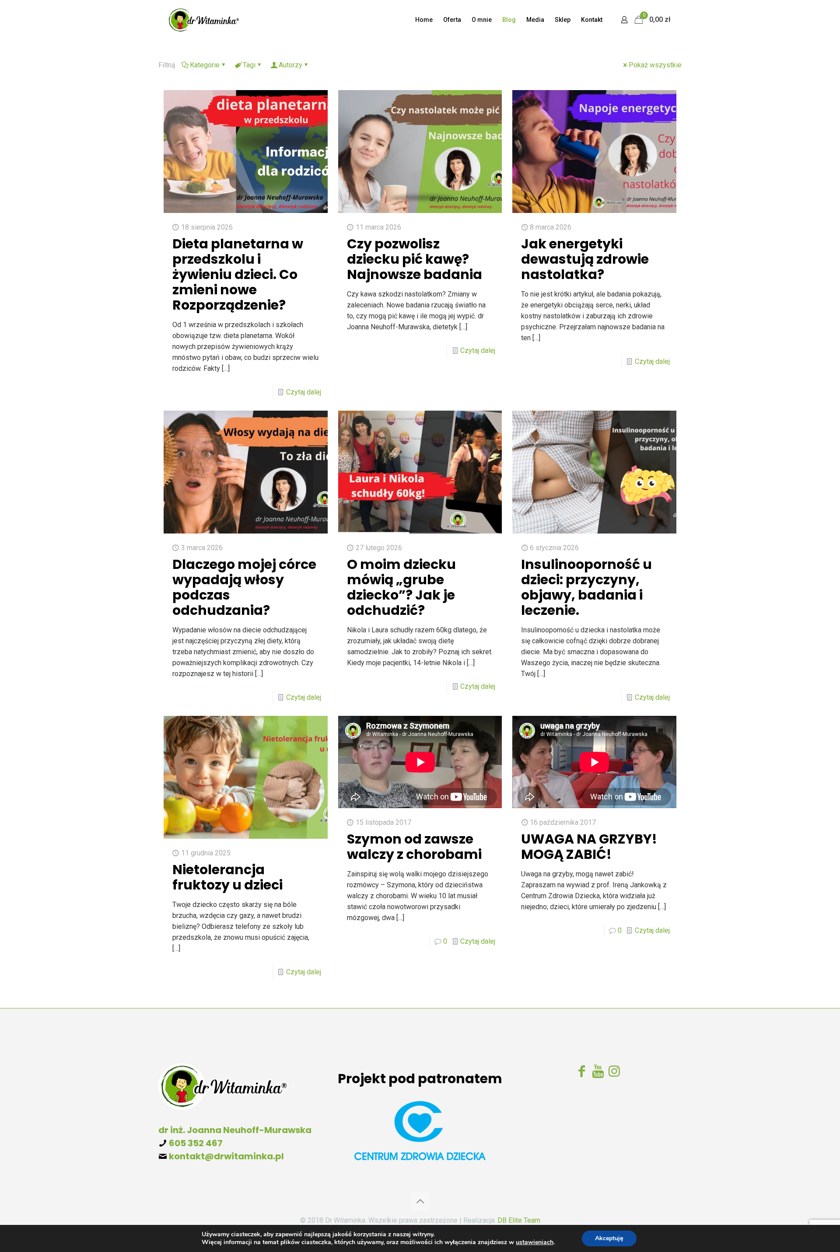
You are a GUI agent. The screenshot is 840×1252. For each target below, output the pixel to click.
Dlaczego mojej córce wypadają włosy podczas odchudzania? (244, 587)
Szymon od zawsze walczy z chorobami (414, 847)
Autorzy (290, 65)
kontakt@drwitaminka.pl (226, 1156)
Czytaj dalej (303, 392)
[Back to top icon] (420, 1201)
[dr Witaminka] (203, 19)
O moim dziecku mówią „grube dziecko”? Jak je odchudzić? (401, 587)
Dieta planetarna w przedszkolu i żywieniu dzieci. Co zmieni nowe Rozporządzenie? (237, 274)
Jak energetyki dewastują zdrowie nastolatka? (585, 259)
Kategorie (205, 65)
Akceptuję (609, 1238)
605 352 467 (196, 1143)
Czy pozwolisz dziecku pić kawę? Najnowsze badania (414, 259)
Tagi (249, 65)
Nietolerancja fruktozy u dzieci (227, 877)
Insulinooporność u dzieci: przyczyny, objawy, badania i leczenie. (586, 587)
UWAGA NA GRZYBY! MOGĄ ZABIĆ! (589, 847)
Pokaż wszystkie (655, 65)
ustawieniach (534, 1242)
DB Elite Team (518, 1220)
